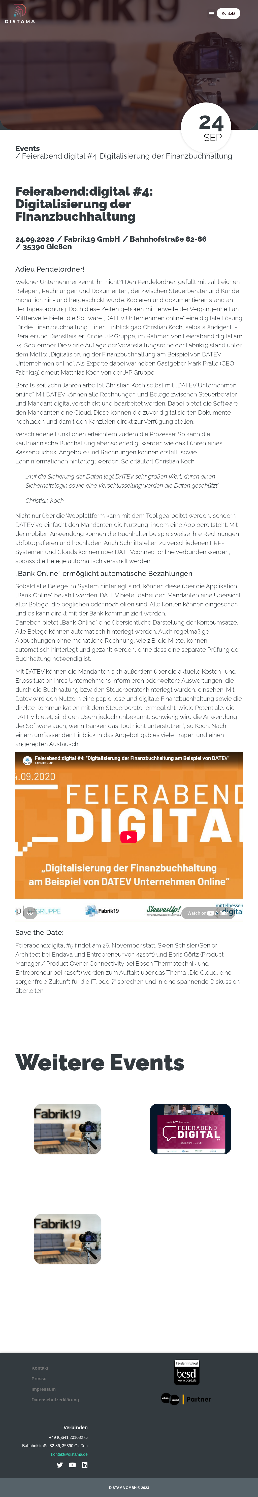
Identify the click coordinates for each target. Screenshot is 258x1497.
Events (27, 148)
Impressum (43, 1389)
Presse (38, 1378)
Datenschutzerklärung (55, 1399)
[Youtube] (72, 1465)
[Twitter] (60, 1465)
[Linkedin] (84, 1465)
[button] (211, 13)
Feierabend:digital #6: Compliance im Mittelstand (60, 1283)
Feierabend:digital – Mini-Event (52, 1171)
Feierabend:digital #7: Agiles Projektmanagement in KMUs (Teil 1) (182, 1173)
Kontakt (39, 1368)
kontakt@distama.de (69, 1454)
